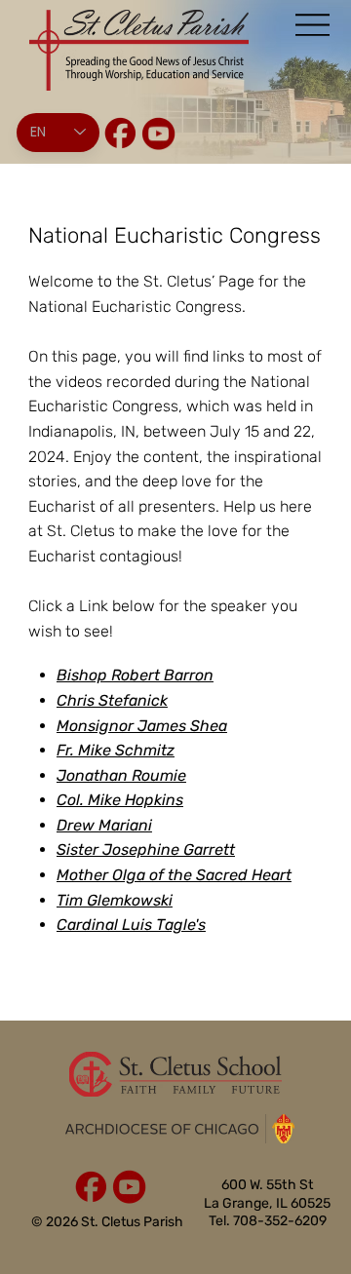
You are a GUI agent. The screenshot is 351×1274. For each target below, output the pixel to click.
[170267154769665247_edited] (120, 133)
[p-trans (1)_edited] (158, 133)
